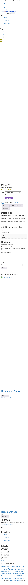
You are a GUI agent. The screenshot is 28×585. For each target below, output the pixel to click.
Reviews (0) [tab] (6, 208)
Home (5, 17)
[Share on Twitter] (2, 203)
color (3, 192)
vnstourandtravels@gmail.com (8, 9)
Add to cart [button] (5, 396)
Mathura (11, 573)
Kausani (16, 571)
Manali (7, 573)
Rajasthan (4, 576)
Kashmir (12, 571)
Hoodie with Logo (10, 511)
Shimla (13, 576)
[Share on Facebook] (1, 203)
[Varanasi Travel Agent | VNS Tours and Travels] (9, 12)
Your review (4, 254)
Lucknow (3, 573)
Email (2, 265)
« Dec (2, 560)
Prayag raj (20, 573)
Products (5, 35)
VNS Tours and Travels (15, 580)
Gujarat (22, 569)
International (7, 23)
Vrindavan (21, 578)
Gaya (18, 569)
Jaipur (8, 571)
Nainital (15, 573)
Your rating (4, 252)
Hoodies (16, 202)
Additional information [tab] (16, 205)
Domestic (6, 20)
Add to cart (9, 198)
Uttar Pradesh (6, 578)
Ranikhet (9, 576)
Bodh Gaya (20, 566)
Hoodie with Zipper (10, 391)
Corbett (3, 569)
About (5, 19)
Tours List (19, 575)
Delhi (6, 569)
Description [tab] (6, 205)
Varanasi (15, 578)
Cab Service (7, 22)
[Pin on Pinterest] (3, 203)
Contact (6, 25)
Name (2, 262)
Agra (2, 566)
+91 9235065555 (8, 528)
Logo (3, 195)
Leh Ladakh (21, 571)
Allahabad (7, 566)
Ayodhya (14, 566)
